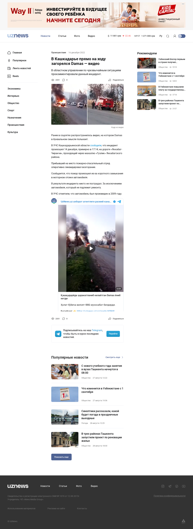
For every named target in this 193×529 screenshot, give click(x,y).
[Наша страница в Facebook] (177, 486)
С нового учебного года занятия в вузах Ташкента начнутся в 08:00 (101, 369)
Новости (45, 36)
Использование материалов (21, 508)
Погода (84, 423)
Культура (13, 132)
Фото (77, 36)
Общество (13, 103)
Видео (91, 36)
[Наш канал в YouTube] (183, 486)
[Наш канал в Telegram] (170, 486)
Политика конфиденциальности (169, 496)
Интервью (13, 96)
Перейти (113, 333)
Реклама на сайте (56, 508)
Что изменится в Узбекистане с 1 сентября (102, 390)
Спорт (11, 110)
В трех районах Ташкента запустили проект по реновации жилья (101, 437)
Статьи (62, 36)
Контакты (82, 508)
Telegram (97, 330)
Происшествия (16, 125)
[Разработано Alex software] (183, 521)
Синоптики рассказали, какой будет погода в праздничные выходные (100, 414)
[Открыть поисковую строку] (168, 36)
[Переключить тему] (181, 36)
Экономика (14, 89)
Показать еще (61, 457)
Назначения (14, 118)
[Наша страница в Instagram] (163, 486)
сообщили (95, 145)
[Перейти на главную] (18, 35)
